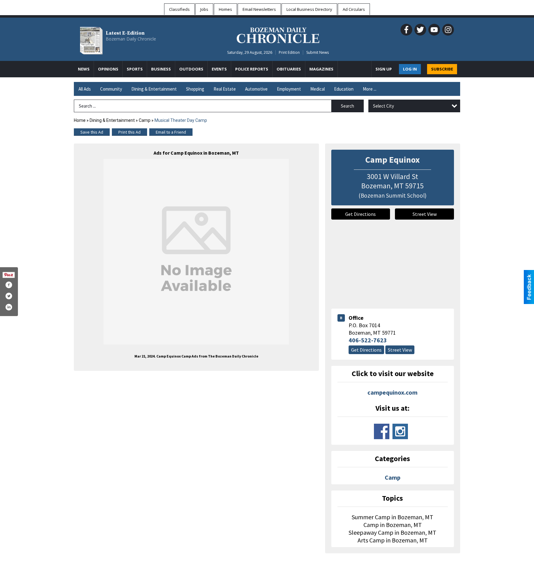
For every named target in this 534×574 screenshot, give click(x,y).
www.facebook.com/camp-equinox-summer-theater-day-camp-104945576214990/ (381, 431)
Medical (317, 89)
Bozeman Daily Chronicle (131, 39)
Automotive (256, 89)
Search (347, 106)
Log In (410, 69)
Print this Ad (129, 132)
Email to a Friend (171, 132)
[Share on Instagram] (9, 307)
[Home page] (277, 34)
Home (80, 120)
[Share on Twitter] (9, 296)
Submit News (317, 52)
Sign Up (383, 69)
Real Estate (225, 89)
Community (111, 89)
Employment (289, 89)
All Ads (84, 89)
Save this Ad (91, 132)
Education (344, 89)
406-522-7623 (368, 340)
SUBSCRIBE (442, 69)
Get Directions (360, 214)
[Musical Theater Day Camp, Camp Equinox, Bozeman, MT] (196, 252)
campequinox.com (392, 392)
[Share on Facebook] (9, 285)
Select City (383, 106)
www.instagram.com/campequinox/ (400, 431)
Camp (144, 120)
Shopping (195, 89)
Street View (425, 214)
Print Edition (289, 52)
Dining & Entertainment (154, 89)
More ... (369, 89)
